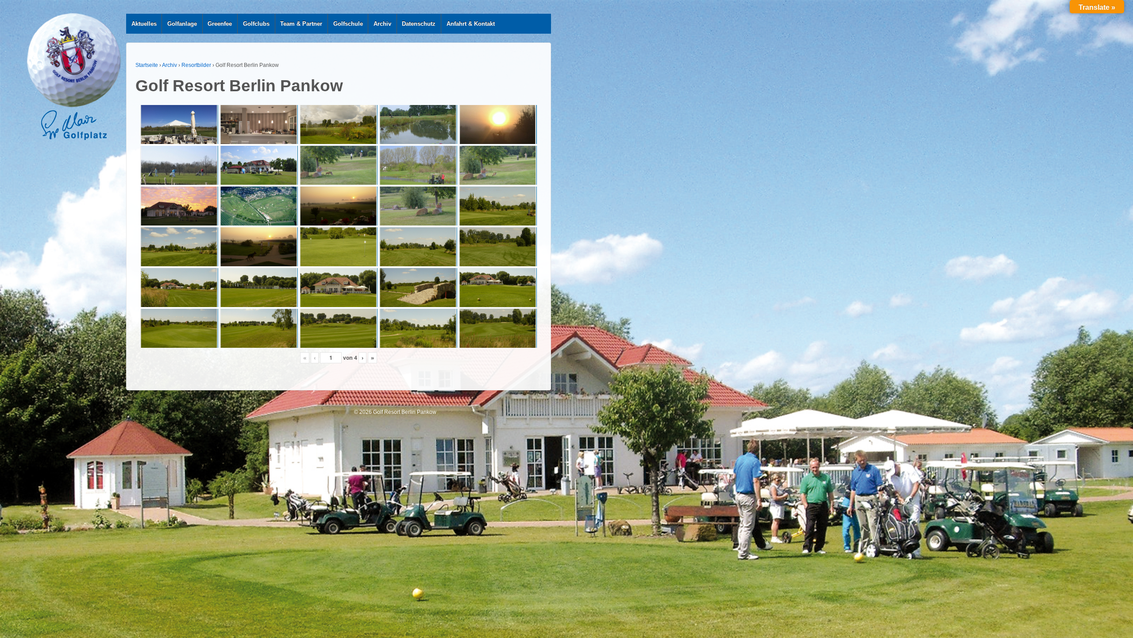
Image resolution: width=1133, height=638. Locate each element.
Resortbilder (196, 65)
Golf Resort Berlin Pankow (404, 412)
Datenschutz (418, 23)
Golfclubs (256, 23)
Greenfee (220, 23)
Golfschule (348, 23)
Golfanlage (182, 23)
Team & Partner (301, 23)
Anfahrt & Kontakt (471, 23)
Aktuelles (144, 23)
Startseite (146, 65)
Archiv (382, 23)
